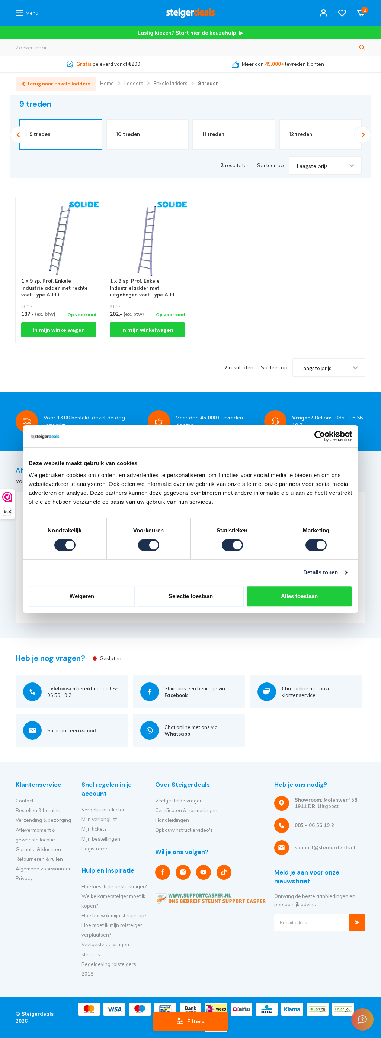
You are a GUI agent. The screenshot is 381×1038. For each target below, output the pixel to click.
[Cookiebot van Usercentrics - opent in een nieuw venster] (319, 436)
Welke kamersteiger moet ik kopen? (113, 901)
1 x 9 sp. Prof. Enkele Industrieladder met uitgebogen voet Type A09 (142, 288)
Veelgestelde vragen (179, 801)
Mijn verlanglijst (99, 819)
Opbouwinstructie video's (184, 830)
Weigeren (82, 596)
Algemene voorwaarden (44, 869)
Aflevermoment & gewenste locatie (35, 835)
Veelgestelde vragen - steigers (106, 949)
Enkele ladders (171, 83)
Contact (24, 801)
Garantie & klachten (38, 849)
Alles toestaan (299, 596)
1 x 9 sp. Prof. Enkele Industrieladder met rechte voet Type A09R (54, 288)
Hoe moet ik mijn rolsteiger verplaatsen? (111, 930)
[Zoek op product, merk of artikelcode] (362, 47)
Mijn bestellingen (100, 839)
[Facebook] (162, 872)
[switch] (148, 545)
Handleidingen (172, 820)
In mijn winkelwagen (59, 330)
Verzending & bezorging (43, 820)
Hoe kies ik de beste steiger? (114, 886)
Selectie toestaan (191, 596)
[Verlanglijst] (342, 13)
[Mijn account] (323, 13)
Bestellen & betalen (38, 810)
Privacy (24, 878)
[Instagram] (183, 872)
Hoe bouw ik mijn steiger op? (113, 915)
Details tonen (320, 572)
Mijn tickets (94, 829)
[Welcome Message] (362, 1019)
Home (107, 83)
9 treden (208, 83)
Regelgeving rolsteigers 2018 (108, 969)
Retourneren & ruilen (39, 859)
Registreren (95, 849)
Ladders (133, 83)
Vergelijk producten (103, 809)
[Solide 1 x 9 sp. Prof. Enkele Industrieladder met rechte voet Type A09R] (58, 240)
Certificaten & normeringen (186, 810)
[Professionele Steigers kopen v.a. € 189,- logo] (190, 13)
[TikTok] (224, 872)
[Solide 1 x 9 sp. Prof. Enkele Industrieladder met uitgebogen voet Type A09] (147, 240)
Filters (195, 1021)
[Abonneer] (357, 922)
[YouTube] (203, 872)
